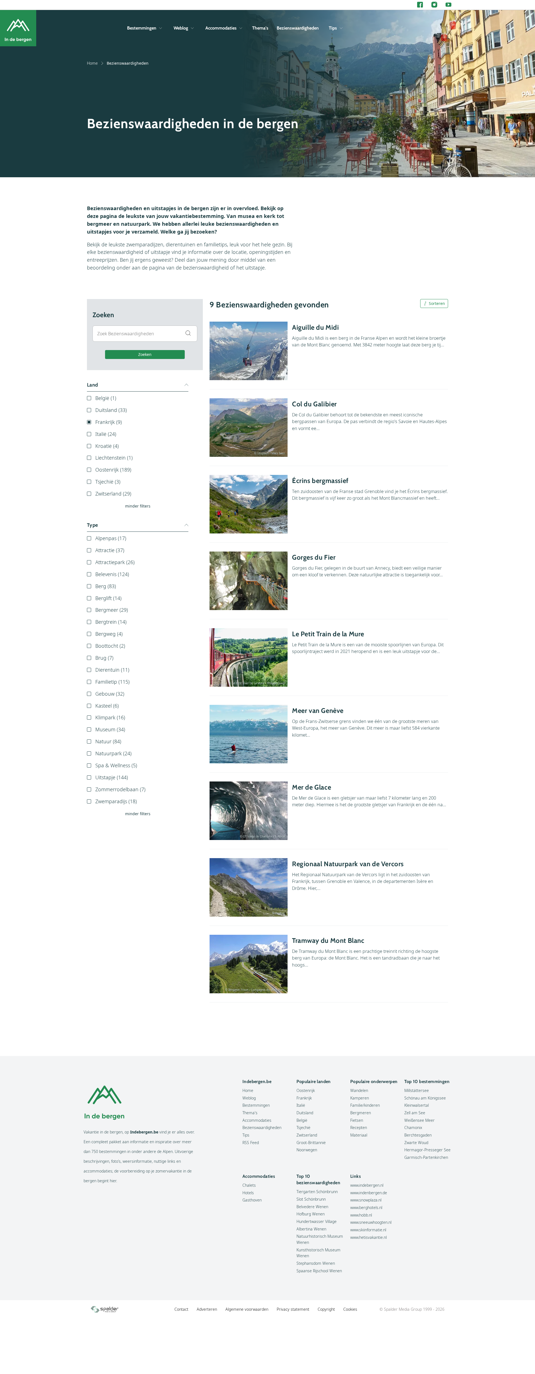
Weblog (181, 28)
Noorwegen (306, 1149)
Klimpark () (110, 717)
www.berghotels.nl (366, 1207)
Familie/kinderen (365, 1105)
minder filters (137, 506)
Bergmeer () (111, 609)
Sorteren (437, 303)
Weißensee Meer (419, 1120)
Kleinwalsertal (416, 1105)
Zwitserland (306, 1135)
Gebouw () (109, 693)
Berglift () (108, 598)
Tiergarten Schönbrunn (317, 1191)
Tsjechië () (107, 481)
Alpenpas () (110, 538)
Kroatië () (107, 446)
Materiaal (358, 1135)
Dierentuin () (112, 669)
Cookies (350, 1309)
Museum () (110, 729)
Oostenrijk (305, 1090)
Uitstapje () (111, 777)
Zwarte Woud (416, 1142)
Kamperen (359, 1098)
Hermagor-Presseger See (427, 1149)
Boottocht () (110, 645)
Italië (300, 1105)
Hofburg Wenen (310, 1214)
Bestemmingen (141, 28)
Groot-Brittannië (311, 1142)
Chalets (249, 1185)
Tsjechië (303, 1127)
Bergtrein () (111, 621)
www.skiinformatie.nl (368, 1229)
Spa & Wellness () (116, 765)
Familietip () (112, 681)
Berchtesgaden (418, 1135)
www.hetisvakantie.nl (368, 1237)
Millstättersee (416, 1090)
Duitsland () (111, 410)
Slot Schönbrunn (311, 1199)
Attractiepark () (115, 562)
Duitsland (304, 1112)
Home (92, 63)
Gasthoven (252, 1200)
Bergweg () (109, 633)
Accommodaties (221, 28)
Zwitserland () (113, 493)
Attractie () (109, 550)
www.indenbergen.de (368, 1192)
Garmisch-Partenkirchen (426, 1157)
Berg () (105, 586)
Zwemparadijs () (116, 801)
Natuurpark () (113, 753)
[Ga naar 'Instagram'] (434, 5)
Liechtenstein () (114, 457)
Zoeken (145, 354)
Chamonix (413, 1127)
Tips (333, 28)
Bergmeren (360, 1112)
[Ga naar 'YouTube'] (448, 5)
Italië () (105, 434)
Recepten (358, 1127)
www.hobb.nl (361, 1215)
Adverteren (207, 1309)
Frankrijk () (108, 422)
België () (105, 398)
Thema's (260, 28)
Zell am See (414, 1112)
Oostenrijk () (113, 469)
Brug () (104, 657)
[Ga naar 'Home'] (18, 28)
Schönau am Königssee (425, 1098)
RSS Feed (250, 1142)
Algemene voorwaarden (246, 1309)
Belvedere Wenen (312, 1206)
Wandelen (359, 1090)
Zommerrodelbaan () (120, 789)
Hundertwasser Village (316, 1221)
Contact (181, 1309)
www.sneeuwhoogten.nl (370, 1222)
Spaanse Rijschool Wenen (319, 1270)
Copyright (326, 1309)
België (301, 1120)
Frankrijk (304, 1098)
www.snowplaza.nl (365, 1200)
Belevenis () (112, 574)
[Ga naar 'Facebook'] (420, 5)
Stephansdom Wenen (315, 1263)
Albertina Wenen (311, 1229)
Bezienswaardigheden (298, 28)
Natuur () (108, 741)
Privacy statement (293, 1309)
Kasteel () (107, 705)
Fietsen (356, 1120)
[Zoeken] (447, 28)
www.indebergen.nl (366, 1185)
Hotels (248, 1192)
